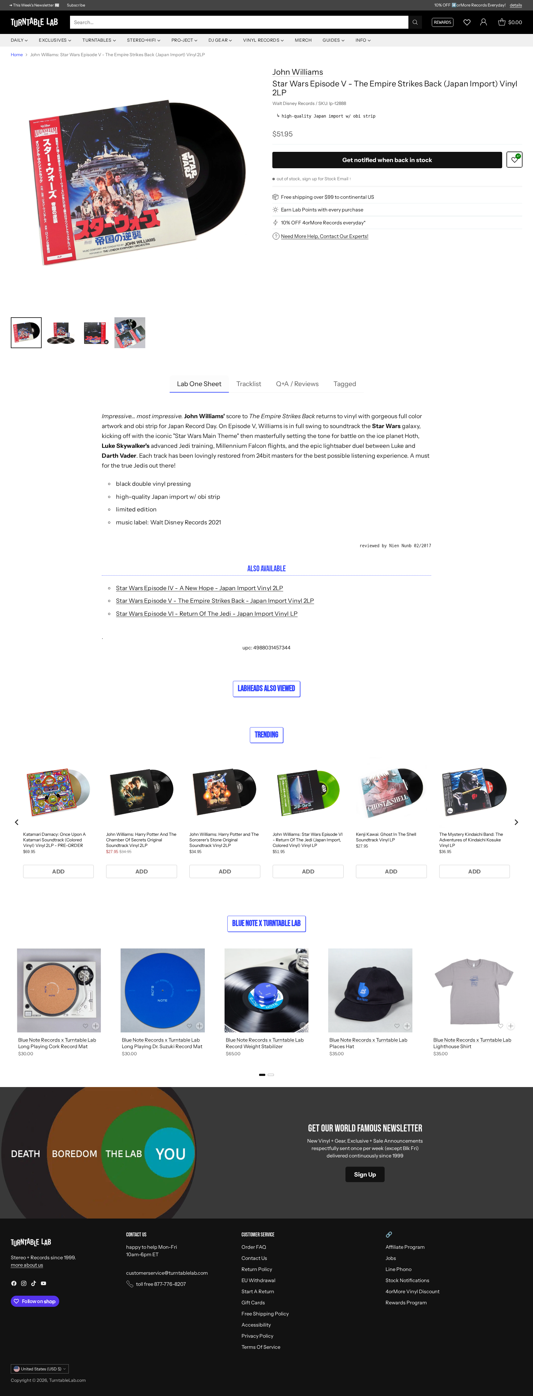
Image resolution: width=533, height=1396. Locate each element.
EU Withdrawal (258, 1280)
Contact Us (254, 1258)
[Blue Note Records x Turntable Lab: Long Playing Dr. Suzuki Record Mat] (163, 990)
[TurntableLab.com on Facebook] (14, 1284)
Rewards (442, 22)
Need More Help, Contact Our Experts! (324, 236)
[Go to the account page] (484, 22)
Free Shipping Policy (265, 1314)
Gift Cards (253, 1302)
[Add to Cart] (95, 1026)
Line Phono (398, 1269)
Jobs (391, 1258)
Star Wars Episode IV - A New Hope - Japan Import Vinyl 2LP (199, 588)
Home (17, 54)
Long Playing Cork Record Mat (53, 1046)
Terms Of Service (261, 1347)
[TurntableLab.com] (35, 22)
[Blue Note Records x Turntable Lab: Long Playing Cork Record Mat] (59, 990)
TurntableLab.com (67, 1380)
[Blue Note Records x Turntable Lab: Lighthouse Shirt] (474, 990)
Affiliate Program (405, 1247)
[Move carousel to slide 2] (271, 1075)
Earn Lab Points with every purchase (322, 209)
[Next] (520, 1003)
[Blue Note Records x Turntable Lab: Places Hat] (370, 990)
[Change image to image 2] (60, 332)
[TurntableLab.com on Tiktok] (33, 1284)
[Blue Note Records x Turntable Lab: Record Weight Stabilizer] (267, 990)
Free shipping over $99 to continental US (327, 197)
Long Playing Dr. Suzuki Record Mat (162, 1046)
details (516, 5)
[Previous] (12, 1003)
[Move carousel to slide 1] (262, 1075)
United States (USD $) (41, 1368)
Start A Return (258, 1291)
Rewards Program (406, 1302)
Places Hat (341, 1046)
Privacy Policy (257, 1336)
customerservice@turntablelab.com (167, 1273)
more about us (27, 1265)
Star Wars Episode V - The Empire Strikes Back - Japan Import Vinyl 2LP (215, 600)
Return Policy (257, 1269)
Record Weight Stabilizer (254, 1046)
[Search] (415, 22)
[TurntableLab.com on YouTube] (43, 1284)
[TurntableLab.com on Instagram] (23, 1284)
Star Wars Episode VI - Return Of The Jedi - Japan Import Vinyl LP (207, 613)
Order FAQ (254, 1247)
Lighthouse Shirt (452, 1046)
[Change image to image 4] (129, 332)
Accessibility (256, 1325)
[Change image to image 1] (26, 332)
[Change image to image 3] (95, 332)
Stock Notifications (407, 1280)
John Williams (297, 72)
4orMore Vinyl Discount (413, 1291)
